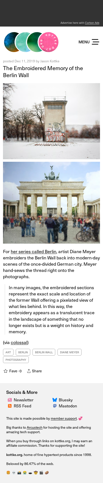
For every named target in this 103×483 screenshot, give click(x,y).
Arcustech (34, 427)
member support (64, 418)
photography (16, 360)
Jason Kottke (50, 61)
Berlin (23, 352)
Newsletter (24, 400)
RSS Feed (22, 406)
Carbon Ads (92, 23)
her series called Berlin (33, 251)
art (8, 352)
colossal (19, 342)
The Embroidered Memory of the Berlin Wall (43, 71)
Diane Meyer (69, 352)
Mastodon (68, 406)
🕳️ (30, 472)
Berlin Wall (44, 352)
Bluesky (66, 400)
